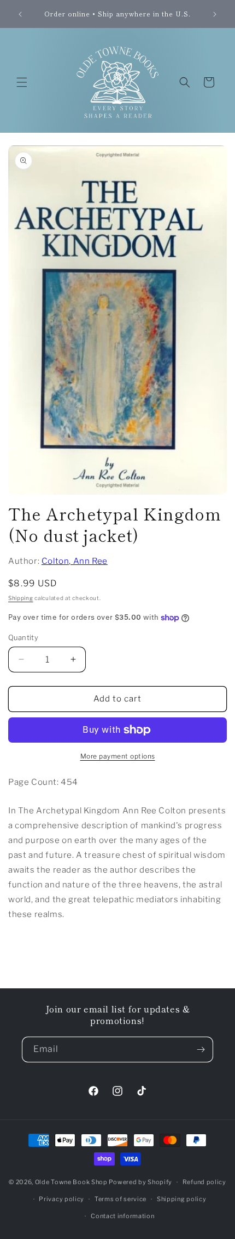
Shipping (20, 598)
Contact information (122, 1216)
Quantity (23, 637)
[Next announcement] (215, 14)
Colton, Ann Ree (75, 561)
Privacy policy (61, 1199)
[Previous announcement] (20, 14)
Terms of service (120, 1199)
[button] (22, 82)
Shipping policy (182, 1199)
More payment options (117, 756)
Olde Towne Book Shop (71, 1182)
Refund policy (204, 1182)
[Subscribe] (201, 1049)
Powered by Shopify (140, 1182)
